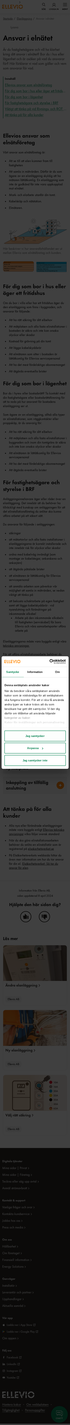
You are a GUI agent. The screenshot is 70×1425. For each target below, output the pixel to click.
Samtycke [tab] (12, 671)
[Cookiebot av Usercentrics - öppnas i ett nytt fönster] (50, 661)
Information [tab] (35, 671)
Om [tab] (57, 671)
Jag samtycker (34, 735)
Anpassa (33, 748)
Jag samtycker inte (35, 760)
